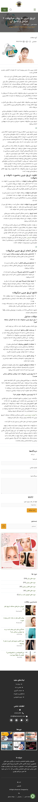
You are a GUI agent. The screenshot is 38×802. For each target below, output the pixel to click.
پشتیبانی (19, 797)
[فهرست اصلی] (35, 9)
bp (19, 793)
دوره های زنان (31, 578)
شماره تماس (33, 468)
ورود (4, 10)
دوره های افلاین (31, 590)
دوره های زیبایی (31, 582)
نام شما (35, 459)
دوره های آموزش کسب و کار (27, 595)
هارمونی (29, 237)
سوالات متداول (11, 797)
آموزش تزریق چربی (30, 415)
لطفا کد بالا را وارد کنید (30, 502)
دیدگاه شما (34, 476)
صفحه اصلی (34, 24)
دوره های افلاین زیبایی (29, 587)
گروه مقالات (26, 24)
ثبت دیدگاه (32, 510)
